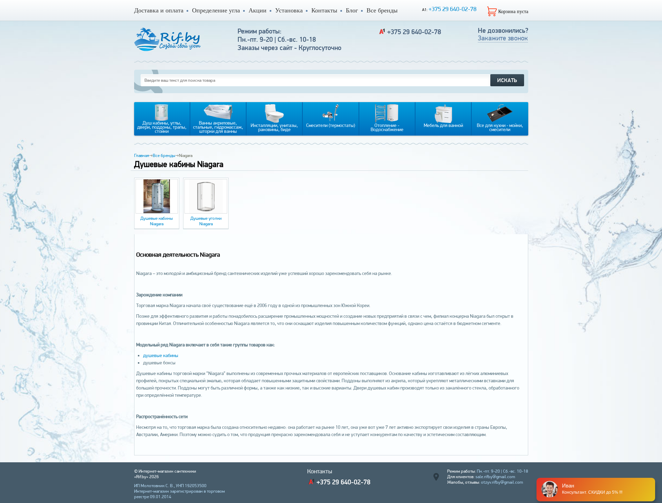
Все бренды (382, 10)
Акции (258, 10)
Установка (289, 10)
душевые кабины (160, 355)
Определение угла (216, 10)
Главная (141, 155)
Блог (352, 10)
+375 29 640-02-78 (453, 8)
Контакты (324, 10)
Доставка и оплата (158, 10)
